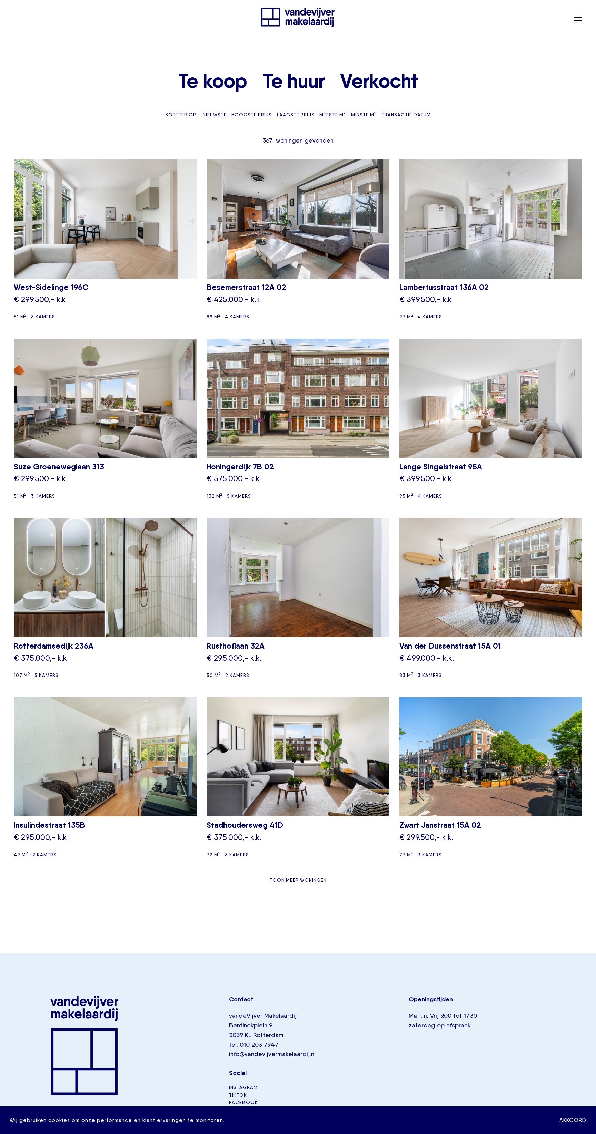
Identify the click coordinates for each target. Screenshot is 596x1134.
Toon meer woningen (298, 880)
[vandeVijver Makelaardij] (298, 17)
